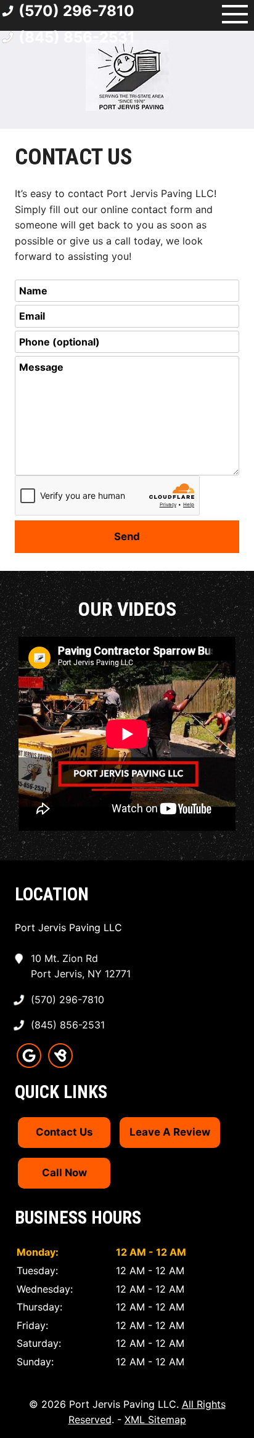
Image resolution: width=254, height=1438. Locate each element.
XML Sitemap (155, 1419)
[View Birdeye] (60, 1064)
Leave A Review (169, 1132)
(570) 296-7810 (67, 999)
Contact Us (64, 1132)
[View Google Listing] (29, 1064)
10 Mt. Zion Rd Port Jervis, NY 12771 (81, 966)
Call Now (64, 1172)
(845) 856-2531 (76, 37)
